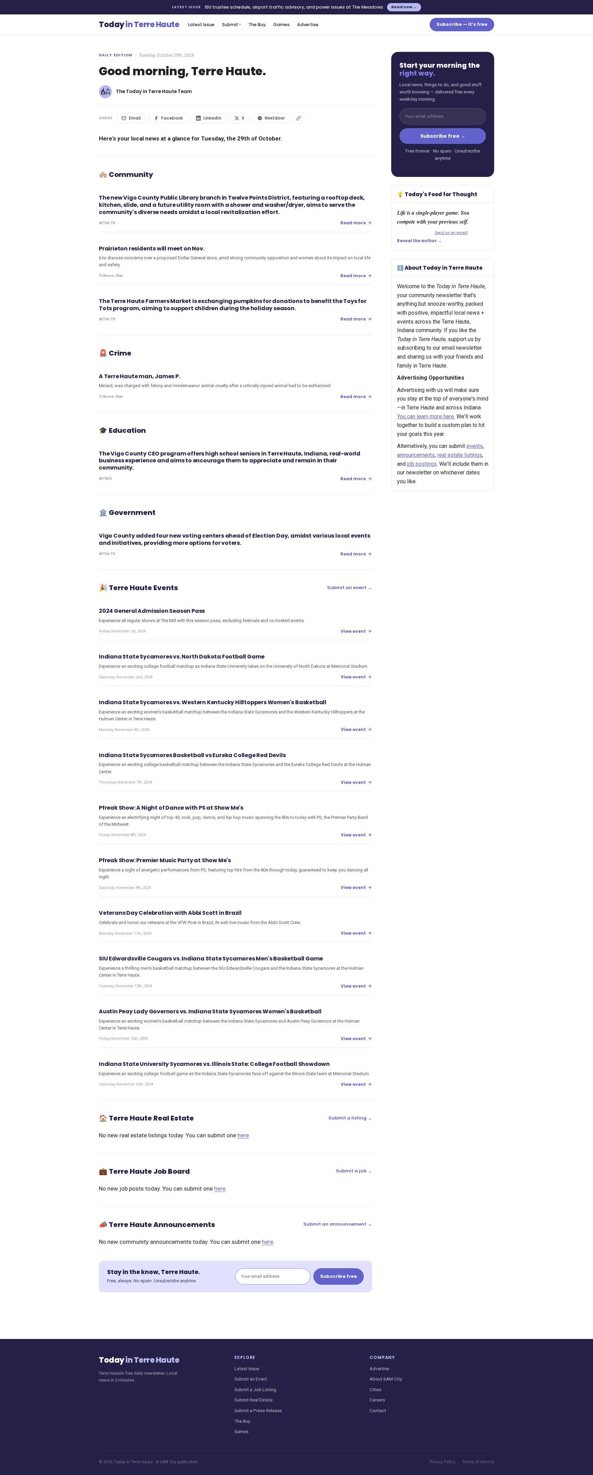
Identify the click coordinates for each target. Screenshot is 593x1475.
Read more (353, 223)
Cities (375, 1389)
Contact (378, 1410)
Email (135, 118)
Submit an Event (250, 1379)
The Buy (257, 24)
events (474, 446)
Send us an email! (451, 232)
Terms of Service (478, 1462)
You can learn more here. (426, 416)
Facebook (172, 118)
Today (139, 24)
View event (353, 631)
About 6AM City (386, 1379)
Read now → (404, 7)
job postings (422, 464)
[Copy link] (298, 118)
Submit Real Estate (253, 1400)
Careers (377, 1400)
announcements (416, 455)
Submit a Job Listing (255, 1389)
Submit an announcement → (337, 1224)
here (243, 1135)
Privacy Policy (442, 1462)
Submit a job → (354, 1171)
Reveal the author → (419, 241)
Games (281, 24)
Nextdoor (275, 118)
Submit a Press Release (258, 1410)
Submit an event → (349, 587)
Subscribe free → (442, 136)
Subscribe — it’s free (462, 24)
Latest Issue (201, 24)
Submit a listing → (350, 1118)
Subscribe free (338, 1276)
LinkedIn (212, 118)
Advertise (307, 24)
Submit (231, 24)
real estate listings (459, 455)
